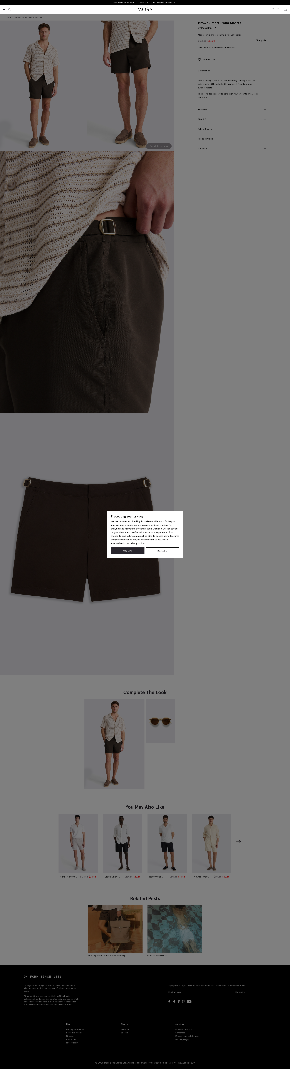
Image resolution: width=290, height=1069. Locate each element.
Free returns (143, 2)
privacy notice (137, 543)
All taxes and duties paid (164, 2)
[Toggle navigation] (4, 9)
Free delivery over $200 (123, 2)
